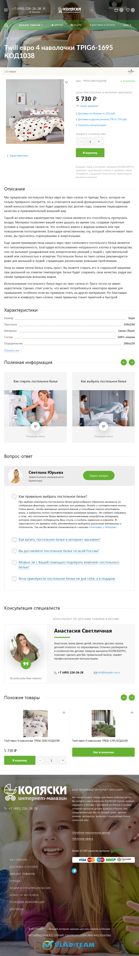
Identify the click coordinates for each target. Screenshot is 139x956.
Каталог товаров (22, 874)
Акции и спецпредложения (30, 888)
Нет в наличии (103, 752)
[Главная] (6, 38)
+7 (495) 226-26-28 (70, 672)
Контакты (17, 909)
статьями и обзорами (103, 527)
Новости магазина (24, 895)
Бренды (15, 881)
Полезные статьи (35, 436)
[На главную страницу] (69, 10)
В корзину (90, 152)
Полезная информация (27, 902)
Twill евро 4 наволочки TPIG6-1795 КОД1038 (100, 740)
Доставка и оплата (24, 866)
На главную (18, 859)
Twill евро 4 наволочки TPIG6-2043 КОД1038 (32, 740)
